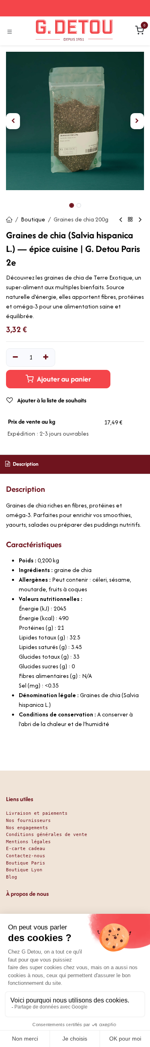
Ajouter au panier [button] (63, 378)
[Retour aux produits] (130, 219)
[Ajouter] (46, 357)
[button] (13, 121)
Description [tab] (25, 464)
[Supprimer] (15, 357)
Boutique (33, 219)
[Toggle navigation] (9, 31)
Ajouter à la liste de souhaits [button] (51, 400)
